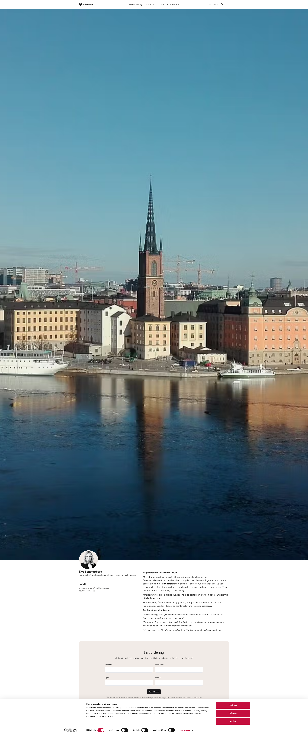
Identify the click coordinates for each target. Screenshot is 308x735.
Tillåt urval (233, 713)
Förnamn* (108, 665)
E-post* (107, 678)
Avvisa (233, 721)
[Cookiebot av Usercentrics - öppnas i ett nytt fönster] (70, 730)
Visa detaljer (185, 730)
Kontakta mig (154, 692)
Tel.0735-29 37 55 (87, 591)
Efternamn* (159, 665)
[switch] (124, 730)
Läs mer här (165, 697)
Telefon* (158, 678)
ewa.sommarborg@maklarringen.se (94, 588)
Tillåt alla (233, 705)
